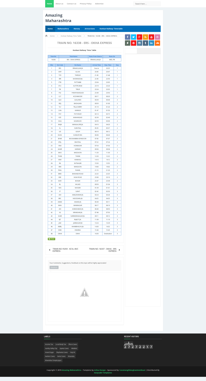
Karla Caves (61, 356)
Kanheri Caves (50, 356)
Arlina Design (100, 370)
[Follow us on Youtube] (151, 37)
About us (59, 4)
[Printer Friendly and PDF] (84, 239)
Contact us (71, 4)
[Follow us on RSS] (145, 37)
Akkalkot (74, 348)
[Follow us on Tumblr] (145, 43)
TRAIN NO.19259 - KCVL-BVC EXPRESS (65, 249)
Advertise (99, 4)
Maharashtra (63, 29)
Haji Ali (72, 352)
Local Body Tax (61, 344)
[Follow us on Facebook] (127, 37)
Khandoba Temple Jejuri (53, 360)
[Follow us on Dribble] (157, 37)
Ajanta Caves (64, 348)
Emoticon (54, 267)
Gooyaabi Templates (103, 373)
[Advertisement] (144, 91)
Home (49, 4)
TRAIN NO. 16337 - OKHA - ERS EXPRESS (102, 249)
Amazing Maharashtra (58, 17)
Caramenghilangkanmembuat (132, 370)
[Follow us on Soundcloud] (157, 43)
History (77, 29)
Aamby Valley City (51, 348)
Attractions (90, 29)
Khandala (71, 356)
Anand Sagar (49, 352)
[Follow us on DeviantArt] (127, 43)
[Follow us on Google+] (139, 37)
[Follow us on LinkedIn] (151, 43)
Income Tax (49, 344)
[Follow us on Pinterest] (133, 43)
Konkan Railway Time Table (84, 50)
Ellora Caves (73, 344)
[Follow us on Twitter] (133, 37)
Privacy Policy (86, 4)
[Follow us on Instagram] (139, 43)
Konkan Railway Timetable (111, 29)
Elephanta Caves (62, 352)
